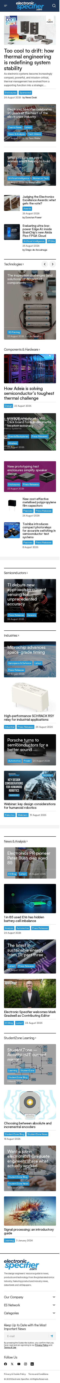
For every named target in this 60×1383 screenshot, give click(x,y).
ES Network (12, 1305)
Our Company (13, 1297)
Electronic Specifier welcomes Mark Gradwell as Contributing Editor (30, 1013)
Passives (28, 510)
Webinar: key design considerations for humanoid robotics (30, 805)
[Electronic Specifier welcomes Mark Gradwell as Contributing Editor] (30, 993)
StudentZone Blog (18, 1077)
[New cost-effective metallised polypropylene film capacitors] (12, 505)
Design (8, 405)
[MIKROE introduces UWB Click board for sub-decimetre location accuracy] (30, 432)
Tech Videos (34, 133)
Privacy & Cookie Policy (15, 1374)
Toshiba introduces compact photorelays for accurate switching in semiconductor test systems (39, 530)
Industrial (9, 726)
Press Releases (39, 436)
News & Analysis (16, 133)
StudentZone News (38, 1134)
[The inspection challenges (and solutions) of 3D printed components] (30, 305)
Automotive (14, 760)
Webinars (23, 814)
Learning (12, 1070)
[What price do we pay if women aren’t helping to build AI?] (30, 169)
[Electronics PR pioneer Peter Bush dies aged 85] (30, 863)
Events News (15, 127)
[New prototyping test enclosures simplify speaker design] (30, 476)
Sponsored (25, 92)
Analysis (9, 928)
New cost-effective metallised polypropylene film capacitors (39, 502)
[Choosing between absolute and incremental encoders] (30, 1104)
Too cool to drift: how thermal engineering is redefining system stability (29, 59)
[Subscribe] (52, 1336)
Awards (27, 208)
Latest (28, 127)
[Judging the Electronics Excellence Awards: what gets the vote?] (12, 203)
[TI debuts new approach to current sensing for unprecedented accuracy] (30, 601)
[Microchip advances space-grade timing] (30, 659)
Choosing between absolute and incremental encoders (28, 1125)
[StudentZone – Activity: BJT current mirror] (30, 1064)
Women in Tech (41, 178)
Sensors (31, 615)
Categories (11, 1313)
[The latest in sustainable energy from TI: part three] (30, 956)
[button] (6, 6)
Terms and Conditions (38, 1374)
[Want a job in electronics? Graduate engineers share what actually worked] (30, 1168)
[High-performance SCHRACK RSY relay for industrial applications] (30, 697)
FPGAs (51, 241)
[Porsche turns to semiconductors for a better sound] (30, 749)
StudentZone (27, 1070)
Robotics (9, 814)
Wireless (12, 443)
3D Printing (14, 332)
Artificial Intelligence (18, 178)
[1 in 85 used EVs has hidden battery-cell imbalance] (30, 898)
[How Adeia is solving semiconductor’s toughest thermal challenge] (30, 368)
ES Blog (12, 873)
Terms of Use (10, 1347)
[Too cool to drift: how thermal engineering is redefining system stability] (30, 30)
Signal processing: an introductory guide (29, 1231)
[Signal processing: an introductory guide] (30, 1211)
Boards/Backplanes (18, 436)
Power (27, 760)
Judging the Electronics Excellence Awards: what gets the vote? (39, 200)
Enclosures (10, 92)
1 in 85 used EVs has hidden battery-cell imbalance (24, 919)
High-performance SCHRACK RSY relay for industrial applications (29, 717)
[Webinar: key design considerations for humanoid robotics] (30, 785)
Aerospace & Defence (19, 663)
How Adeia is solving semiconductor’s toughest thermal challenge (29, 393)
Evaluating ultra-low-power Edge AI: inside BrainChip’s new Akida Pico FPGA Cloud (37, 230)
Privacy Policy (41, 1345)
